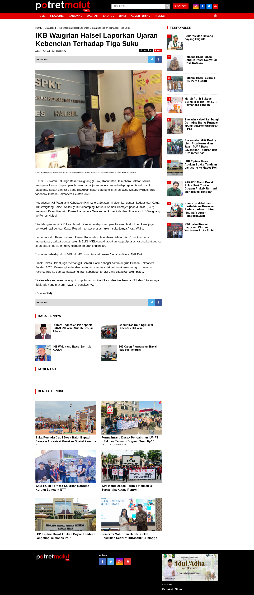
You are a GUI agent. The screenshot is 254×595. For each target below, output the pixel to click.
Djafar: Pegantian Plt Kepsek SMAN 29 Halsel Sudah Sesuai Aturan (73, 328)
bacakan (147, 50)
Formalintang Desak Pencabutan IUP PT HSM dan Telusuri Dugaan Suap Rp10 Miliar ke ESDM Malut (129, 441)
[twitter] (209, 6)
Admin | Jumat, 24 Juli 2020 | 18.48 (50, 51)
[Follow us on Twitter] (110, 561)
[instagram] (196, 6)
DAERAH (92, 15)
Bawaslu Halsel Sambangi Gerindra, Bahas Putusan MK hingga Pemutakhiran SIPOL (202, 124)
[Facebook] (158, 59)
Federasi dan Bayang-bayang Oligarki (199, 38)
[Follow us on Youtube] (127, 561)
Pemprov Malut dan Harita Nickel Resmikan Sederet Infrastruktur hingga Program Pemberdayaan (129, 538)
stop (158, 50)
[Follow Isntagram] (119, 561)
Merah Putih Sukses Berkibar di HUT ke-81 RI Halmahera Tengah (201, 101)
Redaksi (167, 589)
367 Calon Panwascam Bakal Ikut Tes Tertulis (138, 348)
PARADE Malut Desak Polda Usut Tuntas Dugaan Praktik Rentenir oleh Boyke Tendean (201, 187)
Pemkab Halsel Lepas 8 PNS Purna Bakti (200, 79)
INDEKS (160, 15)
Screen (181, 6)
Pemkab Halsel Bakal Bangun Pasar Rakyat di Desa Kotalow (201, 60)
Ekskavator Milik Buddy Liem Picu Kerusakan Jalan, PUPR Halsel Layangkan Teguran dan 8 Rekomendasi (201, 146)
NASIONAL (75, 15)
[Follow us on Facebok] (102, 561)
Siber (178, 589)
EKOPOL (108, 15)
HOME (41, 15)
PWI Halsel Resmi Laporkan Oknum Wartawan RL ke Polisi (199, 227)
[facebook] (202, 6)
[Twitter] (151, 59)
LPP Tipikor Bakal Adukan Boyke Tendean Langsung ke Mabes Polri (201, 164)
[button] (215, 14)
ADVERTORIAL (140, 15)
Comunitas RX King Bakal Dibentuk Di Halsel (136, 327)
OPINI (122, 15)
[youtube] (215, 6)
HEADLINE (57, 15)
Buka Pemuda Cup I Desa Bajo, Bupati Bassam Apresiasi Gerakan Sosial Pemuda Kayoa (65, 441)
